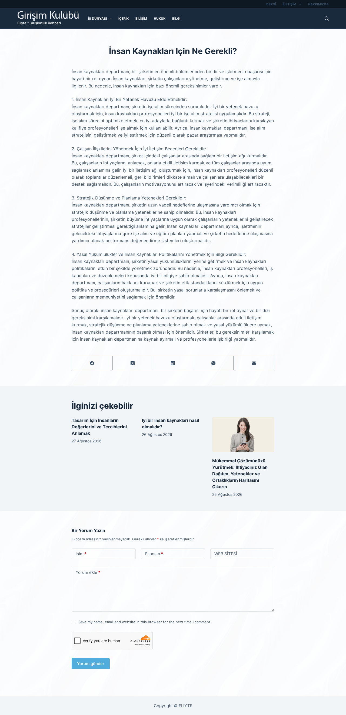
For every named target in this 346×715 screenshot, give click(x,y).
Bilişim (141, 18)
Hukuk (159, 18)
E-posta (154, 553)
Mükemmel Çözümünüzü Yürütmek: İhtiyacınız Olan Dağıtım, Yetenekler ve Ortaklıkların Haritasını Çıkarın (240, 473)
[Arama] (327, 18)
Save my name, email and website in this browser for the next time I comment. (144, 622)
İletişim (289, 4)
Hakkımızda (318, 4)
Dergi (271, 4)
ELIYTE (185, 705)
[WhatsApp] (213, 363)
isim (81, 553)
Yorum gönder (90, 663)
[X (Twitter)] (132, 363)
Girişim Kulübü (48, 15)
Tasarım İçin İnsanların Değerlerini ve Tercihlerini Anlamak (99, 427)
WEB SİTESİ (225, 553)
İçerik (123, 18)
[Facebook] (92, 363)
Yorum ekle (88, 572)
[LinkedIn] (173, 363)
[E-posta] (254, 363)
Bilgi (176, 18)
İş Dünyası (97, 18)
